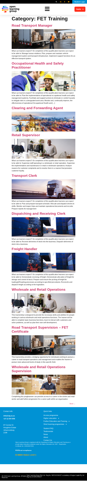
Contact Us (48, 440)
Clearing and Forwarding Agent (37, 108)
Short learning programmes (54, 424)
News (46, 434)
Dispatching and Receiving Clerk (38, 213)
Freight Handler (24, 249)
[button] (56, 2)
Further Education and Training (55, 421)
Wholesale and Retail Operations (38, 289)
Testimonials (48, 431)
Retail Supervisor (26, 135)
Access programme (51, 415)
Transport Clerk (24, 176)
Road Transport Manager (32, 25)
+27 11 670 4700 (9, 419)
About (46, 437)
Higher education (50, 418)
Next (72, 404)
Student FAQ (48, 428)
